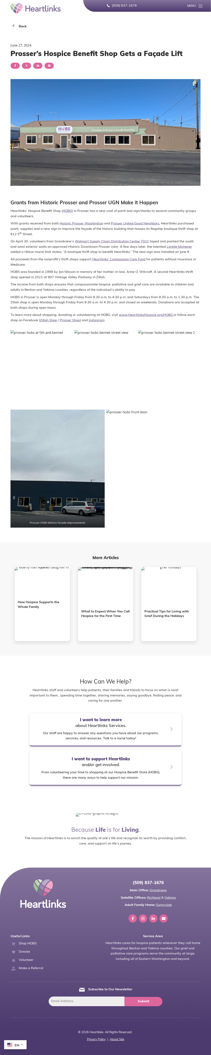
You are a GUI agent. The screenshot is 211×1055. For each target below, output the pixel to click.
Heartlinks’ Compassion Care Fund (118, 259)
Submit (143, 1001)
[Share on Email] (37, 66)
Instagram (96, 320)
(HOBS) (67, 211)
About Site (117, 1039)
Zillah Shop (48, 320)
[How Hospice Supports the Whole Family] (42, 604)
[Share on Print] (49, 66)
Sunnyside (164, 905)
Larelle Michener (179, 247)
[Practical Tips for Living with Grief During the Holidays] (168, 604)
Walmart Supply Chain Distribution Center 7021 (112, 241)
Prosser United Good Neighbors (135, 223)
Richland (154, 898)
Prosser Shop (70, 320)
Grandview (158, 890)
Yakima (170, 898)
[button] (195, 6)
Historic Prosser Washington (81, 223)
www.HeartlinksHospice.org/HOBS (146, 315)
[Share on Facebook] (15, 66)
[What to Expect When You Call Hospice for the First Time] (105, 604)
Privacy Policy (96, 1039)
